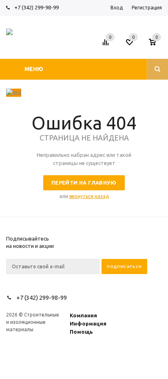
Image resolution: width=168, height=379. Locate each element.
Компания (83, 315)
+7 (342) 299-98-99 (36, 7)
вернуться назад (89, 196)
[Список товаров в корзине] (156, 44)
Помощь (81, 331)
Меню (33, 69)
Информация (88, 323)
